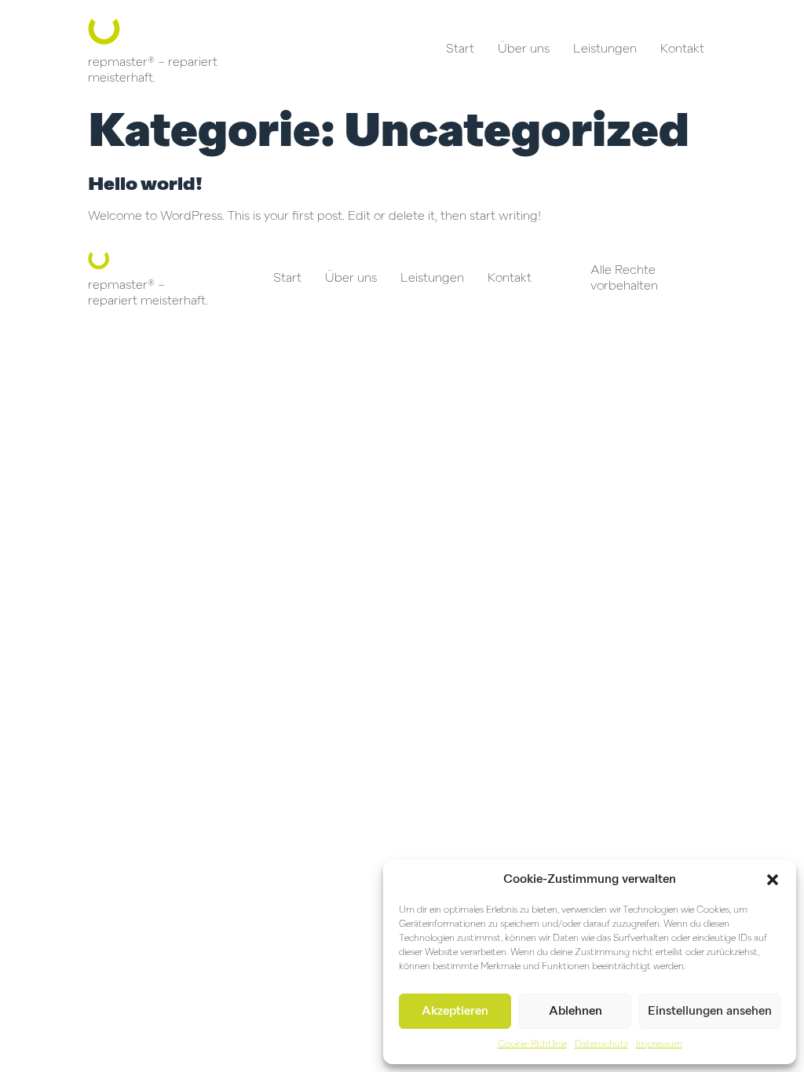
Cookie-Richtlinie (532, 1044)
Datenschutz (601, 1044)
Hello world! (145, 184)
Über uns (524, 49)
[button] (772, 880)
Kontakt (682, 49)
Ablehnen (575, 1011)
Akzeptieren (455, 1011)
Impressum (659, 1044)
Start (460, 49)
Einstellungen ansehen (710, 1011)
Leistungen (605, 49)
